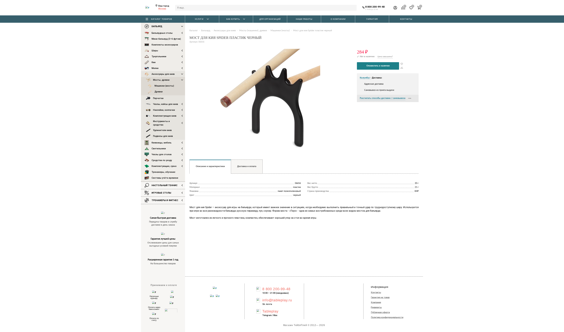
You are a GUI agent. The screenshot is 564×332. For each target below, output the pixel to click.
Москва (162, 8)
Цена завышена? (385, 57)
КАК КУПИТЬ (233, 19)
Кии (154, 62)
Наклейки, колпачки (164, 110)
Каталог (193, 30)
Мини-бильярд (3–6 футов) (166, 39)
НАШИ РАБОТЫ (304, 19)
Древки (159, 91)
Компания (376, 302)
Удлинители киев (162, 130)
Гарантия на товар (380, 297)
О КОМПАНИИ (338, 19)
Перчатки (158, 98)
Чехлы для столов (162, 154)
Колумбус (365, 78)
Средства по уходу (162, 160)
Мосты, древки (161, 80)
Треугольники (159, 56)
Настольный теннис (164, 185)
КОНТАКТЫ (406, 19)
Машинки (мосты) (164, 85)
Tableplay (270, 311)
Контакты (376, 292)
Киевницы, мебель (161, 142)
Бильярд (157, 26)
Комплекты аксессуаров (165, 44)
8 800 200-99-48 (375, 6)
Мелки (155, 68)
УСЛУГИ (199, 19)
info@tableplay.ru (277, 300)
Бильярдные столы (162, 33)
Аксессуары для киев (163, 74)
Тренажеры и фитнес (165, 200)
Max (275, 315)
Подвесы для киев (163, 136)
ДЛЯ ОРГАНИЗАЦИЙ (270, 19)
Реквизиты (376, 307)
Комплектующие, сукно (164, 166)
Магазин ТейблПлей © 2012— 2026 (304, 325)
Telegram (267, 315)
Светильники (159, 148)
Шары (155, 50)
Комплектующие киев (164, 116)
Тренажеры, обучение (163, 172)
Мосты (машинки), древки (253, 30)
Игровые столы (161, 193)
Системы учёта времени (165, 178)
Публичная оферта (380, 312)
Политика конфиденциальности (387, 317)
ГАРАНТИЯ (372, 19)
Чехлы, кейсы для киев (165, 104)
